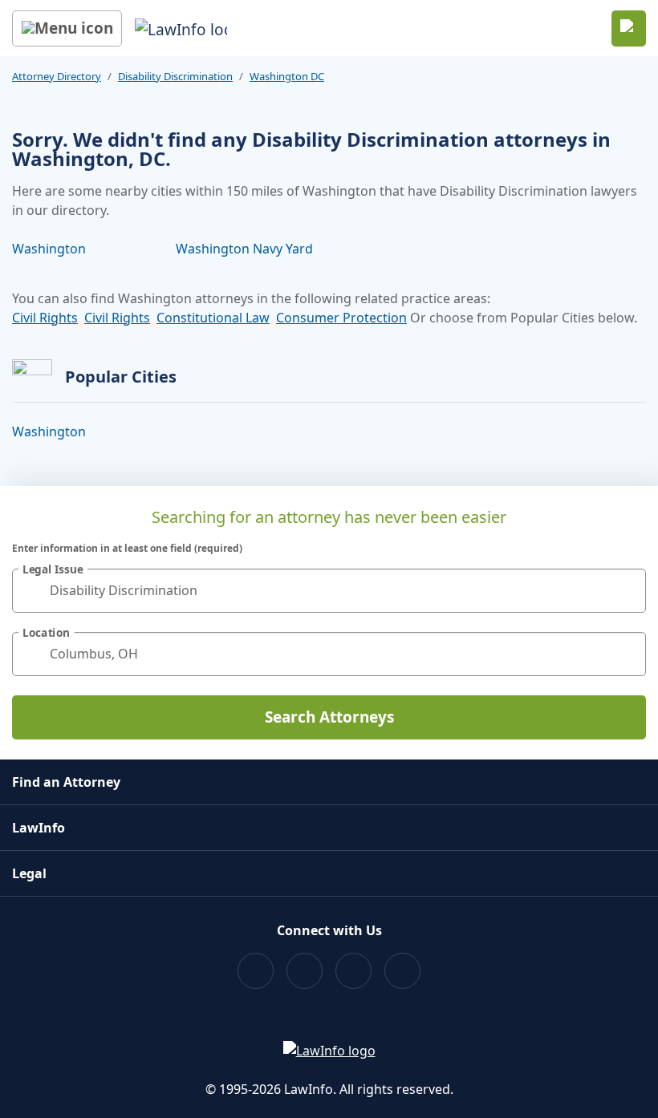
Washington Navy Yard (244, 249)
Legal (29, 873)
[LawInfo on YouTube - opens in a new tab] (353, 971)
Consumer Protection (341, 317)
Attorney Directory (56, 76)
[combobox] (329, 591)
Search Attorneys (329, 717)
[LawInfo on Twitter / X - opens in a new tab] (304, 971)
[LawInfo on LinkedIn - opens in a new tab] (402, 971)
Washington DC (287, 76)
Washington (49, 249)
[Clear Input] (626, 590)
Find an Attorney (66, 782)
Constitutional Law (213, 317)
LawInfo (38, 827)
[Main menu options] (67, 28)
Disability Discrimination (175, 76)
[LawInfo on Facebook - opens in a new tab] (256, 971)
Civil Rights (45, 317)
